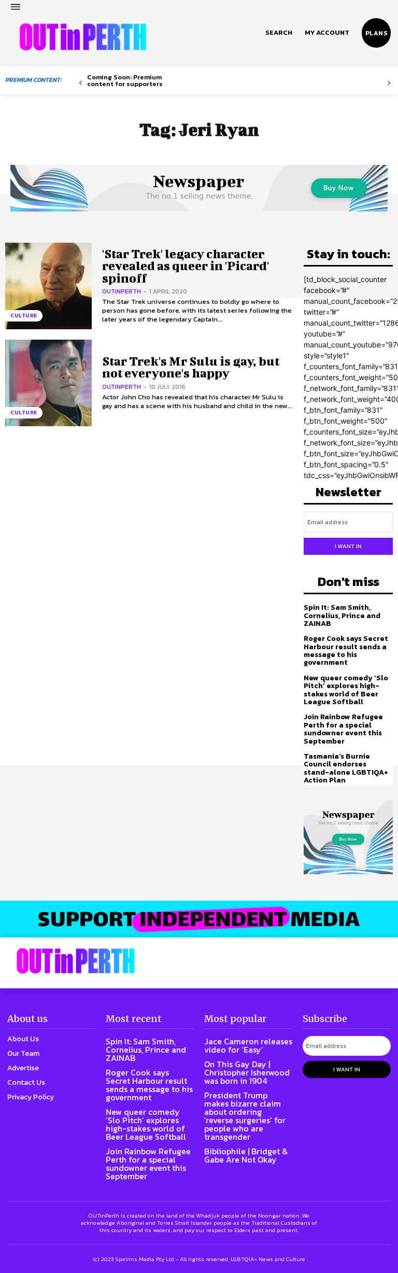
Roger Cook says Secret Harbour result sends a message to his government (346, 650)
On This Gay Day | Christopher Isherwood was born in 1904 (247, 1072)
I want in (348, 546)
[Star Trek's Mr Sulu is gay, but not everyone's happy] (48, 383)
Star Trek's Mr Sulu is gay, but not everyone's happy (190, 367)
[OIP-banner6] (199, 919)
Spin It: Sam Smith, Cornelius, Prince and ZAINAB (342, 615)
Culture (23, 315)
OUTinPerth (121, 291)
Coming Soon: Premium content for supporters (125, 80)
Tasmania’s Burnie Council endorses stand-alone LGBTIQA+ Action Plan (346, 768)
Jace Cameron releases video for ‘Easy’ (248, 1045)
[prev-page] (80, 83)
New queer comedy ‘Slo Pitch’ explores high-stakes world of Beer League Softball (346, 690)
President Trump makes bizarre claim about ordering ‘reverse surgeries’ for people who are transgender (245, 1116)
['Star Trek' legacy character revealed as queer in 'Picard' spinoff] (48, 286)
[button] (278, 32)
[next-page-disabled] (388, 83)
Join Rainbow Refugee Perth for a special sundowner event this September (343, 728)
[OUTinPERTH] (83, 37)
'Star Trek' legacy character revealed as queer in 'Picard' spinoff (185, 265)
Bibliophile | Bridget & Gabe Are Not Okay (246, 1155)
